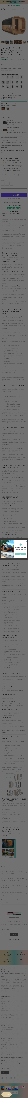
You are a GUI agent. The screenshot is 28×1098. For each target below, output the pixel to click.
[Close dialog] (26, 541)
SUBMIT (20, 554)
